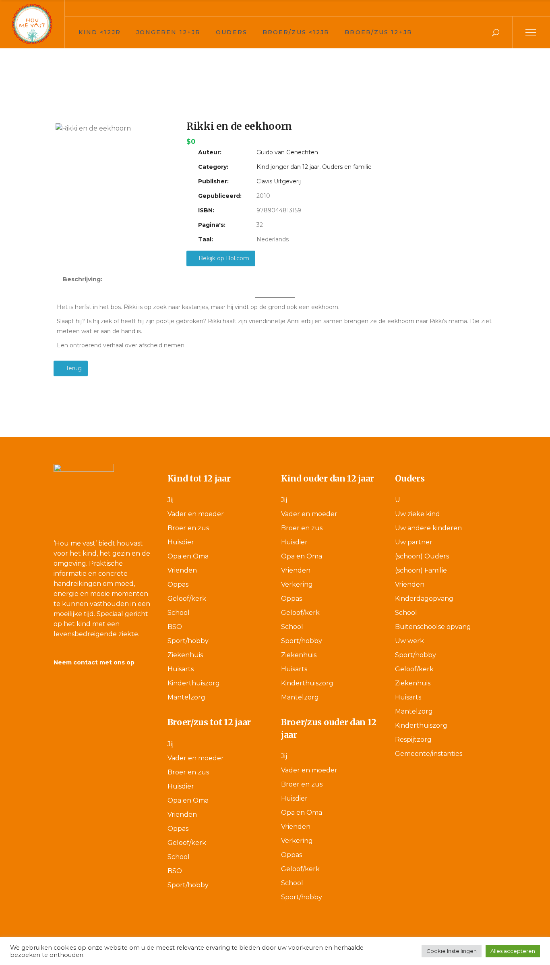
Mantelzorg (186, 697)
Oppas (177, 584)
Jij (170, 500)
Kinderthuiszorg (193, 683)
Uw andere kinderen (428, 528)
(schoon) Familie (421, 570)
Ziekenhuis (185, 655)
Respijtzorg (413, 739)
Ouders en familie (347, 166)
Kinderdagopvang (424, 598)
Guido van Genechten (287, 152)
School (178, 612)
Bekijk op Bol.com (223, 258)
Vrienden (182, 570)
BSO (174, 627)
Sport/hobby (188, 641)
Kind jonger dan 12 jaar (287, 166)
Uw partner (413, 542)
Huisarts (180, 669)
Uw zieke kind (417, 514)
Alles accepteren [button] (512, 951)
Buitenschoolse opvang (433, 627)
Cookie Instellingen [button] (451, 951)
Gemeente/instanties (428, 753)
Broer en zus (188, 528)
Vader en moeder (195, 514)
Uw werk (409, 641)
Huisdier (180, 542)
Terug (73, 368)
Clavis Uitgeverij (278, 181)
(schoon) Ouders (422, 556)
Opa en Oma (188, 556)
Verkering (297, 584)
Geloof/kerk (186, 598)
